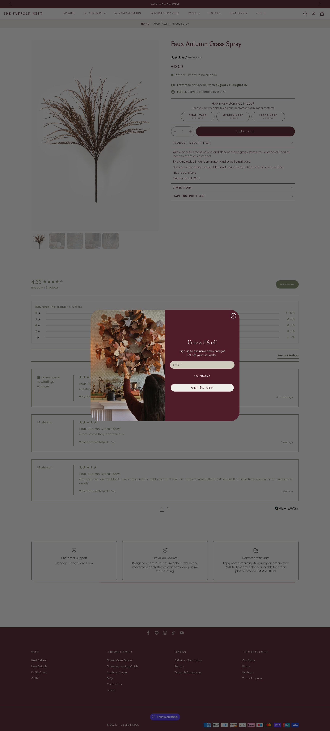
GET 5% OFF (202, 387)
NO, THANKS (202, 376)
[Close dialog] (233, 316)
